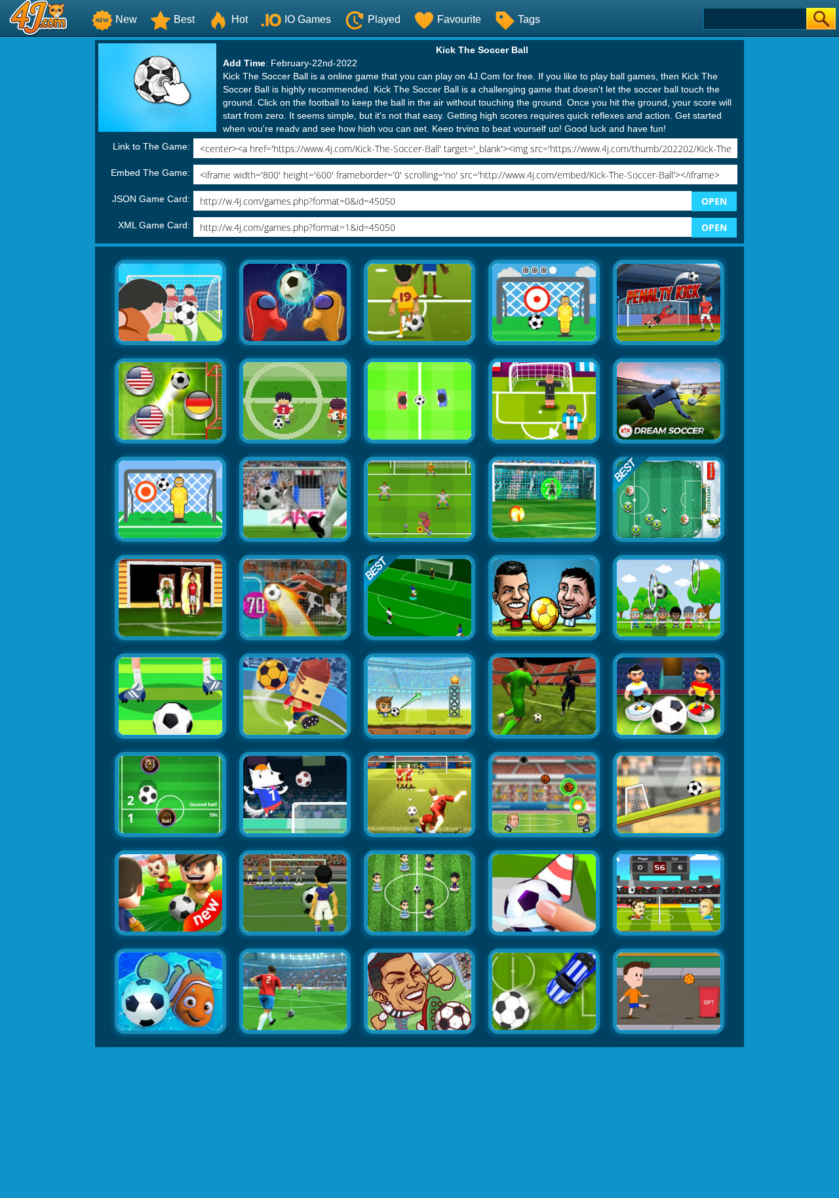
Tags (529, 19)
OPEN (714, 201)
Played (384, 19)
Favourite (459, 19)
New (126, 19)
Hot (239, 19)
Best (184, 19)
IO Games (307, 19)
